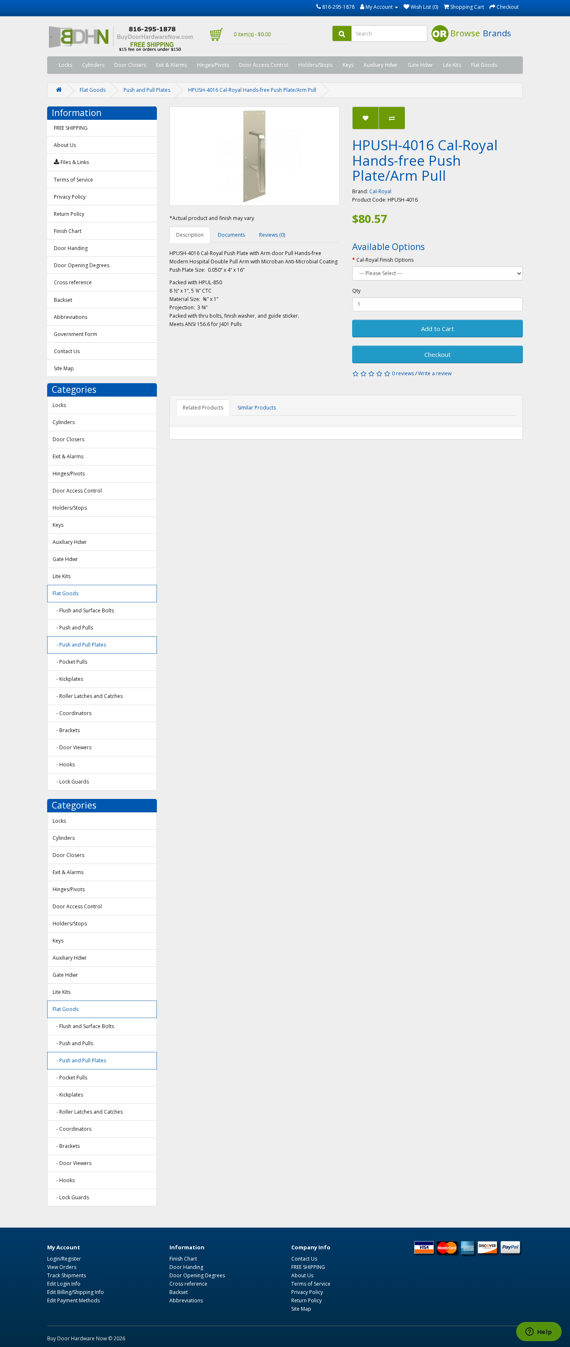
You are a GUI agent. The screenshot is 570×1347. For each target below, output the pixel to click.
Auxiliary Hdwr (380, 64)
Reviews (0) (272, 234)
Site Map (64, 368)
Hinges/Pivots (213, 64)
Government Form (75, 334)
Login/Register (64, 1258)
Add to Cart (437, 328)
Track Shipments (66, 1275)
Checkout (437, 354)
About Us (65, 145)
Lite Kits (452, 64)
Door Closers (130, 64)
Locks (65, 64)
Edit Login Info (64, 1283)
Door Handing (71, 248)
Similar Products (256, 407)
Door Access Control (263, 64)
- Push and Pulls (73, 627)
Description (190, 234)
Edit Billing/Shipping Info (75, 1292)
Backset (63, 299)
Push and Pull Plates (147, 90)
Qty (356, 290)
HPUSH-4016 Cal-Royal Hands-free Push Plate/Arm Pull (252, 90)
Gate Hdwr (420, 64)
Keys (348, 64)
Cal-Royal (380, 191)
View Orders (61, 1267)
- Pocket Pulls (70, 661)
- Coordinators (72, 713)
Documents (231, 234)
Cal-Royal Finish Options (385, 259)
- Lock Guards (71, 781)
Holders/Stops (315, 64)
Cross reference (73, 282)
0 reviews (403, 373)
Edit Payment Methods (73, 1300)
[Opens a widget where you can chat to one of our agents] (539, 1332)
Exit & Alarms (171, 64)
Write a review (434, 373)
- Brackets (66, 730)
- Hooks (64, 764)
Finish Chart (67, 231)
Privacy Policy (70, 196)
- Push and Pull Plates (79, 644)
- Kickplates (68, 678)
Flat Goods (484, 64)
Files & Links (74, 162)
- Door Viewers (72, 747)
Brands (497, 33)
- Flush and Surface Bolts (83, 610)
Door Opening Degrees (81, 265)
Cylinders (93, 64)
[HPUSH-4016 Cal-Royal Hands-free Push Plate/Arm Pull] (254, 156)
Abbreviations (70, 317)
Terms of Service (73, 179)
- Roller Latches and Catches (88, 696)
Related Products (203, 407)
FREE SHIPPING (71, 127)
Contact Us (67, 351)
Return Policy (69, 213)
